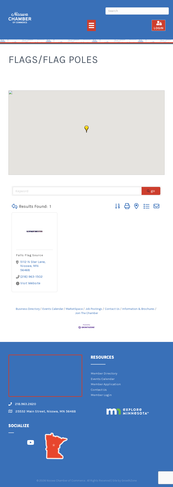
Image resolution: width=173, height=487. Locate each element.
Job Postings (93, 308)
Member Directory (104, 373)
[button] (86, 129)
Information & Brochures (138, 308)
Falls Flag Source (29, 255)
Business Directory (28, 308)
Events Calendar (52, 308)
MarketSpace (74, 308)
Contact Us (112, 308)
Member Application (106, 384)
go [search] (153, 191)
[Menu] (91, 25)
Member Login (101, 395)
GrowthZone (129, 480)
